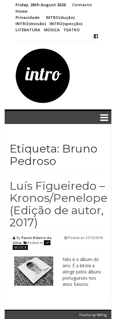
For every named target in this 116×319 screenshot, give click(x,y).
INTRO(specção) (65, 23)
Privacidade (27, 17)
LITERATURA (27, 30)
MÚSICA (52, 30)
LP (47, 243)
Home (21, 11)
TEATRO (71, 30)
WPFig (102, 314)
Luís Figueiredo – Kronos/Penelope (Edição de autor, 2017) (58, 204)
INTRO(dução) (60, 17)
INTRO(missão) (30, 23)
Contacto (82, 4)
